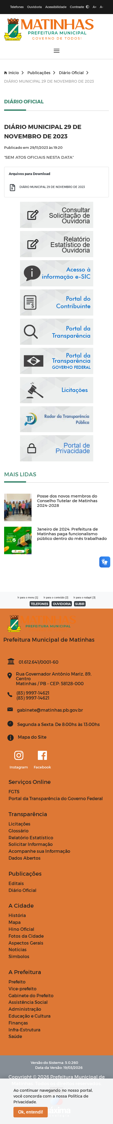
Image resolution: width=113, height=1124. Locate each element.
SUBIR (79, 604)
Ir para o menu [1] (28, 597)
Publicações (38, 72)
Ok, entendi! (30, 1112)
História (17, 915)
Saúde (15, 1036)
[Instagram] (18, 755)
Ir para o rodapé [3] (84, 597)
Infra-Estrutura (24, 1029)
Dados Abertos (25, 858)
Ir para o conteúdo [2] (56, 597)
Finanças (18, 1022)
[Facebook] (42, 755)
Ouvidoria (34, 7)
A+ (94, 7)
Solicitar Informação (31, 844)
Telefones (17, 7)
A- (101, 7)
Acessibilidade (55, 7)
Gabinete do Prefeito (31, 995)
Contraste (77, 7)
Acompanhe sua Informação (39, 851)
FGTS (14, 791)
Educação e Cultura (29, 1015)
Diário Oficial (71, 72)
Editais (16, 883)
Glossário (19, 830)
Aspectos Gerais (26, 942)
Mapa (15, 922)
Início (14, 72)
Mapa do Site (32, 737)
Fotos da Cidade (26, 936)
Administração (25, 1009)
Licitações (19, 823)
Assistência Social (28, 1002)
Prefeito (17, 981)
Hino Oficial (21, 929)
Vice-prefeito (22, 988)
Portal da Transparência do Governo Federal (56, 798)
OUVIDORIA (62, 604)
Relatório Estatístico (31, 837)
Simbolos (19, 956)
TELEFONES (39, 604)
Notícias (18, 949)
